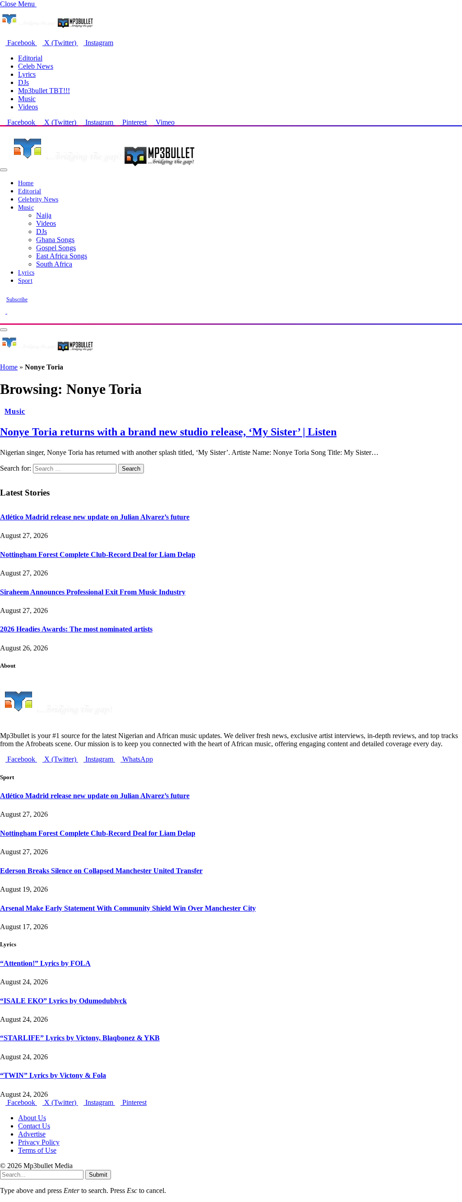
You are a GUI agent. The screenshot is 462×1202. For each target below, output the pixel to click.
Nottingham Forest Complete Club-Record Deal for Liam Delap (97, 554)
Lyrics (27, 74)
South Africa (54, 264)
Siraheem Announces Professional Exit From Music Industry (92, 592)
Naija (43, 215)
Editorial (30, 58)
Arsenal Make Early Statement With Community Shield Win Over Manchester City (128, 908)
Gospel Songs (56, 248)
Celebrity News (38, 199)
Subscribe (17, 299)
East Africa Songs (61, 256)
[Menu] (3, 169)
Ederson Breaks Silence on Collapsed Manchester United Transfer (101, 871)
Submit (98, 1174)
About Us (32, 1118)
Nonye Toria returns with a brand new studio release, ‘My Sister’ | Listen (168, 432)
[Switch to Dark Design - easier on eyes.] (3, 311)
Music (27, 99)
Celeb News (35, 66)
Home (26, 183)
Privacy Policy (39, 1142)
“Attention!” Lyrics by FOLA (45, 963)
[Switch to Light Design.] (10, 311)
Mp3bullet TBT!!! (44, 90)
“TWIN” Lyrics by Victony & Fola (53, 1075)
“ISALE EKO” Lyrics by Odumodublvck (63, 1001)
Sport (25, 280)
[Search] (2, 319)
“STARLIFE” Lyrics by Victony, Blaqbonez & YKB (80, 1038)
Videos (28, 107)
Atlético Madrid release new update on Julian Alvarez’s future (94, 517)
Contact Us (34, 1126)
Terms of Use (37, 1150)
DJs (23, 82)
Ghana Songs (55, 239)
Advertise (32, 1134)
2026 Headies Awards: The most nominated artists (76, 629)
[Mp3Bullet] (102, 167)
